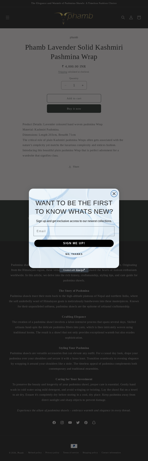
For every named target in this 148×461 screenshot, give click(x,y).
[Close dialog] (114, 193)
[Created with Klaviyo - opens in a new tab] (74, 270)
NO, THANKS (74, 254)
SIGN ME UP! (74, 243)
